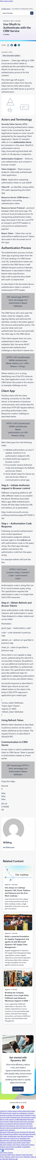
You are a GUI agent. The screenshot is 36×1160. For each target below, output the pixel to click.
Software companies (6, 1142)
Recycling (5, 1159)
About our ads (13, 1159)
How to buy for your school (24, 1126)
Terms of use (19, 1157)
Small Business (12, 1136)
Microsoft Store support (28, 1117)
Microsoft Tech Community (8, 1140)
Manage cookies (10, 1157)
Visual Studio (17, 1142)
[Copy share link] (8, 45)
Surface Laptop (12, 1111)
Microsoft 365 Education (7, 1126)
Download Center (15, 1117)
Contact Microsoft (26, 1154)
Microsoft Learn (5, 1138)
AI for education (10, 1130)
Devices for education (6, 1123)
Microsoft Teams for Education (23, 1123)
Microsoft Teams (24, 1134)
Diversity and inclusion (7, 1147)
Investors (31, 1144)
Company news (11, 1144)
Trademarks (26, 1157)
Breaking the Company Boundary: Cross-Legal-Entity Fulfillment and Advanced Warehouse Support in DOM (17, 997)
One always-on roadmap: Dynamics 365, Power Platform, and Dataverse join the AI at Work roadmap (17, 892)
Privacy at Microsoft (22, 1144)
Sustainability (26, 1147)
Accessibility (18, 1147)
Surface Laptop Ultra (23, 1111)
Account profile (4, 1117)
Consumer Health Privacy (8, 1154)
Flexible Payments (14, 1121)
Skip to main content (6, 1)
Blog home (6, 9)
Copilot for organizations (19, 1113)
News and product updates (11, 55)
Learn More (18, 1089)
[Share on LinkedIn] (19, 45)
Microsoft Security (13, 1132)
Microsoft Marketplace (24, 1140)
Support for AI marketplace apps (20, 1138)
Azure (18, 1136)
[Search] (31, 13)
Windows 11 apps (30, 1115)
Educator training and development (11, 1128)
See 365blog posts (8, 847)
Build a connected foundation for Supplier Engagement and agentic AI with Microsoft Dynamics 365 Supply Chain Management (17, 941)
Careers (23, 1142)
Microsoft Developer (27, 1136)
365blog (7, 34)
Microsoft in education (27, 1121)
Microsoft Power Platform (10, 1134)
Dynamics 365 (24, 1132)
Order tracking (9, 1119)
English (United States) (7, 1149)
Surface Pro (3, 1111)
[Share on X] (15, 45)
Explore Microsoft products (16, 1115)
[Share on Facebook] (11, 45)
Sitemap (18, 1154)
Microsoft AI (4, 1132)
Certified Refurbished (20, 1119)
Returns (2, 1119)
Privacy (2, 1157)
